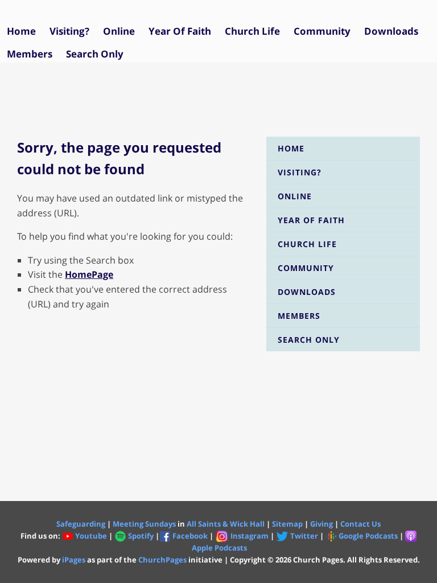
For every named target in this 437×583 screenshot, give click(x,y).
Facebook (190, 536)
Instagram (249, 536)
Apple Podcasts (219, 548)
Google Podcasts (368, 536)
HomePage (89, 274)
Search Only (94, 53)
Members (29, 53)
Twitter (303, 536)
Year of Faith (180, 31)
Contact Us (360, 524)
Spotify (141, 536)
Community (322, 31)
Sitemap (287, 524)
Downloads (391, 31)
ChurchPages (162, 560)
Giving (321, 524)
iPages (73, 560)
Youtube (91, 536)
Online (119, 31)
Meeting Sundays (144, 524)
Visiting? (69, 31)
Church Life (252, 31)
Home (21, 31)
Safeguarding (80, 524)
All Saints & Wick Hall (226, 524)
